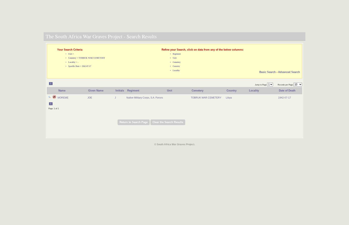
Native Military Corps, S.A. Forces (144, 97)
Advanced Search (289, 72)
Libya (229, 97)
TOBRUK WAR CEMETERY (206, 97)
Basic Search (267, 72)
